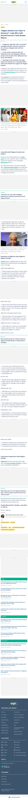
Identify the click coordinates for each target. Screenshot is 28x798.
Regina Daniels (10, 72)
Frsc (10, 527)
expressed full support (11, 167)
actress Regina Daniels (13, 463)
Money (2, 605)
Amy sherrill (4, 527)
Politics (2, 592)
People (6, 24)
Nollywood (4, 162)
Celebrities (3, 585)
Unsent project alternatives (7, 529)
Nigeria (2, 612)
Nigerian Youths (5, 522)
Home (2, 24)
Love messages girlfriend (18, 527)
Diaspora (13, 522)
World (2, 674)
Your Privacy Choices (15, 797)
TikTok (3, 261)
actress (5, 77)
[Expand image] (27, 108)
